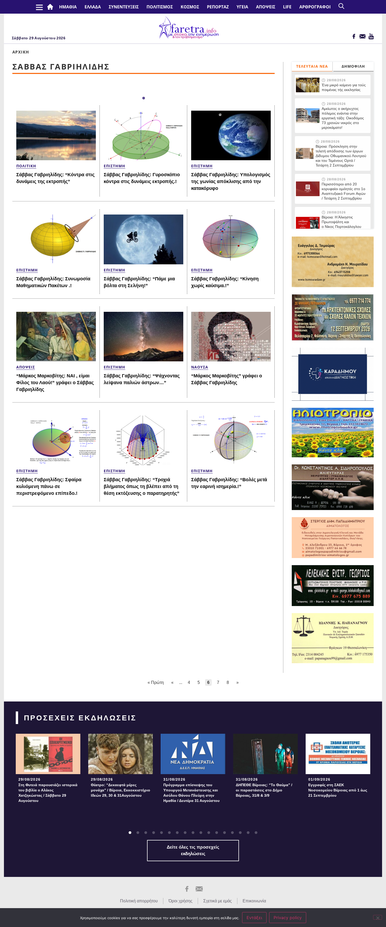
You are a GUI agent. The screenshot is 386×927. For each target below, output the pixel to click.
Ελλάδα (93, 7)
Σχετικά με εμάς (217, 901)
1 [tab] (143, 98)
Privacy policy (288, 917)
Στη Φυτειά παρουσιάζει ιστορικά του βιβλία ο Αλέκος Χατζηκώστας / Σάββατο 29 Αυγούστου (47, 793)
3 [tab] (145, 832)
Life (287, 7)
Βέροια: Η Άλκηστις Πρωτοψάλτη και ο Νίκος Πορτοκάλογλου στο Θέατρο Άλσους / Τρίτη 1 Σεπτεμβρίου (344, 226)
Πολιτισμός (160, 7)
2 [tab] (137, 832)
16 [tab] (248, 832)
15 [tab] (240, 832)
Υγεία (242, 7)
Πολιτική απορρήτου (139, 901)
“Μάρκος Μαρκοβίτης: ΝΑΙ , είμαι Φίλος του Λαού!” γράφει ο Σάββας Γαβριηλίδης (55, 382)
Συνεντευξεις (124, 7)
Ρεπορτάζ (218, 7)
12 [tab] (216, 832)
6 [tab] (169, 832)
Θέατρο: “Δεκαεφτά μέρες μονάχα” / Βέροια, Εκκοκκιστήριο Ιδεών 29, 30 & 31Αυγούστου (120, 790)
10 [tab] (201, 832)
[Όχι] (377, 917)
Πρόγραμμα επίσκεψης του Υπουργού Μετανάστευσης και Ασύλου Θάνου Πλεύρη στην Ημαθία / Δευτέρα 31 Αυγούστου (191, 793)
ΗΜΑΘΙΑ (68, 7)
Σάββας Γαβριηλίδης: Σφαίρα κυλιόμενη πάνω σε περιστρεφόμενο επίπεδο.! (48, 486)
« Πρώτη (156, 682)
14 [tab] (232, 832)
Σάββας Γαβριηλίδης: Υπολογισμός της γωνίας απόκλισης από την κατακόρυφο (230, 181)
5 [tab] (161, 832)
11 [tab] (208, 832)
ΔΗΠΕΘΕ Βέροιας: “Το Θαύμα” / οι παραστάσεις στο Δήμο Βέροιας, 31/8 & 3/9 (264, 790)
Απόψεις (265, 7)
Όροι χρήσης (180, 901)
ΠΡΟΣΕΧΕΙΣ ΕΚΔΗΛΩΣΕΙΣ (80, 718)
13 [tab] (224, 832)
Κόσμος (190, 7)
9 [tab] (193, 832)
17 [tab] (256, 832)
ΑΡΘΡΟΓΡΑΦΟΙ (315, 7)
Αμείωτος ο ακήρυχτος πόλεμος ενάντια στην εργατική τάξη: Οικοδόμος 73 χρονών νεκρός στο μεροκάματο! (343, 118)
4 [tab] (153, 832)
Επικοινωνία (254, 901)
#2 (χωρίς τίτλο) (51, 6)
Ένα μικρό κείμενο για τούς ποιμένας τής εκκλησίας (344, 87)
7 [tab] (177, 832)
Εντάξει (254, 917)
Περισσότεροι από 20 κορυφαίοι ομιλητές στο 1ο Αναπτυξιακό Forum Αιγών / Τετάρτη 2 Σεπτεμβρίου (344, 191)
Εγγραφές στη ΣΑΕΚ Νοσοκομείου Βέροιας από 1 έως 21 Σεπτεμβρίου (337, 790)
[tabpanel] (48, 769)
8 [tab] (185, 832)
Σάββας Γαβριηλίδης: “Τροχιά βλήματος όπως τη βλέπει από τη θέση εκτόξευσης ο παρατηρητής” (141, 486)
